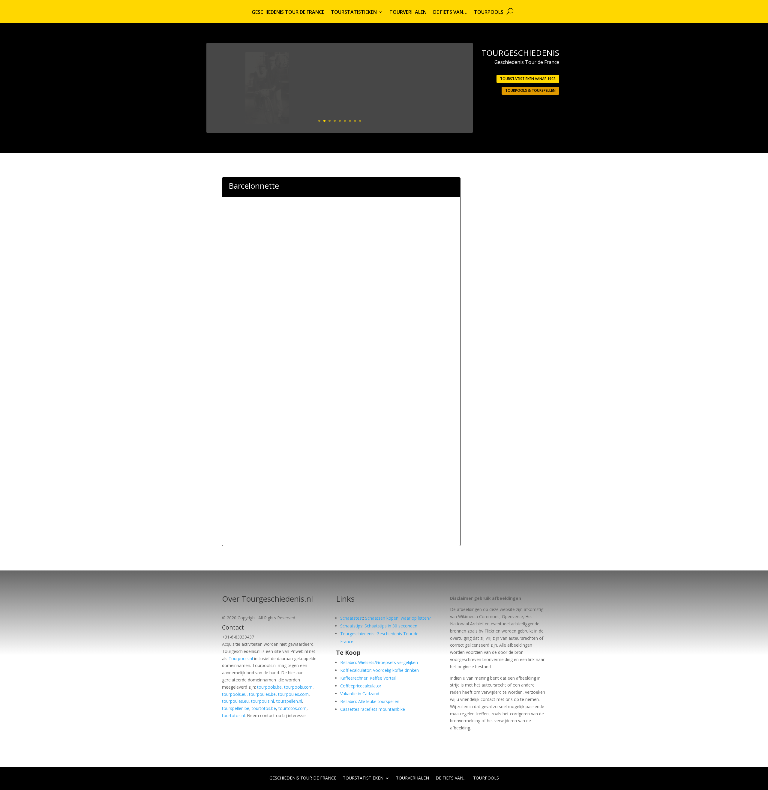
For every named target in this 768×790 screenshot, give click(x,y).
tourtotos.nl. (234, 715)
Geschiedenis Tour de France (288, 12)
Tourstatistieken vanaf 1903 (528, 78)
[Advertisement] (341, 231)
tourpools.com (298, 687)
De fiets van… (450, 12)
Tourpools (488, 12)
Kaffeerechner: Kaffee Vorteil (368, 678)
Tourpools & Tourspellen (530, 90)
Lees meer (444, 106)
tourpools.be (269, 687)
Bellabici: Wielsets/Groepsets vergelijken (379, 662)
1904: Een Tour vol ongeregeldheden (414, 67)
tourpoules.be (262, 694)
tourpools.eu (234, 694)
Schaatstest (351, 618)
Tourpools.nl (241, 658)
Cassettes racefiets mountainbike (372, 709)
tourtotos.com (292, 708)
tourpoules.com (293, 694)
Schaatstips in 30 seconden (390, 626)
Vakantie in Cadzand (359, 693)
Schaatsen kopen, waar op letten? (398, 618)
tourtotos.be (264, 708)
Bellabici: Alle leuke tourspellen (369, 701)
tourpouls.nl (262, 701)
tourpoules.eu (235, 701)
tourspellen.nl (289, 701)
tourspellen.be (235, 708)
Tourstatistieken (354, 12)
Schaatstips (351, 626)
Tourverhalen (408, 12)
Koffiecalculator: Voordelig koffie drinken (379, 670)
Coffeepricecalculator (360, 686)
